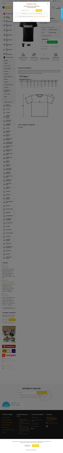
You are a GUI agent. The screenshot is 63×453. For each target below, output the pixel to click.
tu (36, 450)
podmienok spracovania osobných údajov (38, 16)
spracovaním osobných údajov (31, 13)
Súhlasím (35, 445)
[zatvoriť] (48, 3)
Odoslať (39, 10)
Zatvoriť (31, 20)
